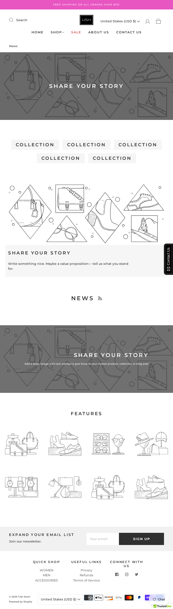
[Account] (147, 21)
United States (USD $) (118, 21)
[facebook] (117, 574)
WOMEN (46, 570)
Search (21, 20)
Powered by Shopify (20, 601)
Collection (35, 144)
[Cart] (158, 21)
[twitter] (136, 574)
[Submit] (14, 20)
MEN (46, 575)
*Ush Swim (24, 596)
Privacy (86, 570)
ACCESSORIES (46, 580)
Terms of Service (86, 580)
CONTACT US (129, 32)
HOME (37, 32)
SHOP (56, 32)
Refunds (86, 575)
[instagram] (127, 574)
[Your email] (102, 539)
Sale (76, 32)
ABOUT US (98, 32)
